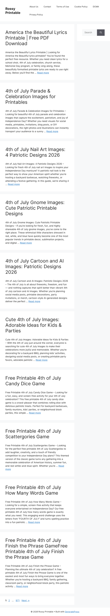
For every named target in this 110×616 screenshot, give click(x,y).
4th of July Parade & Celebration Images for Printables (30, 96)
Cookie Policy (80, 6)
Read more (43, 72)
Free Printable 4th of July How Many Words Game (33, 490)
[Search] (101, 32)
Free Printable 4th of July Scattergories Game (33, 433)
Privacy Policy (36, 14)
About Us (34, 6)
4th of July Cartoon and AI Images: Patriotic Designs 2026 (34, 266)
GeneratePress (72, 611)
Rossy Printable (12, 11)
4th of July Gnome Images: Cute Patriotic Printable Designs (35, 208)
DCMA (96, 6)
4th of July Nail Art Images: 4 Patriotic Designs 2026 (35, 152)
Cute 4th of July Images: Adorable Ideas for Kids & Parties (33, 325)
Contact (47, 6)
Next (26, 600)
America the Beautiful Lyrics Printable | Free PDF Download (36, 37)
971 (18, 600)
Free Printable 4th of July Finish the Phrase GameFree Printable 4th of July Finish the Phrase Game (36, 548)
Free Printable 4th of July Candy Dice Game (33, 380)
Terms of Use (62, 6)
